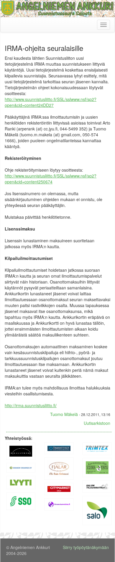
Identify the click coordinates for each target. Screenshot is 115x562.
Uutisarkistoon (97, 423)
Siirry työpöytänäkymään (86, 547)
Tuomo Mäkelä (64, 414)
